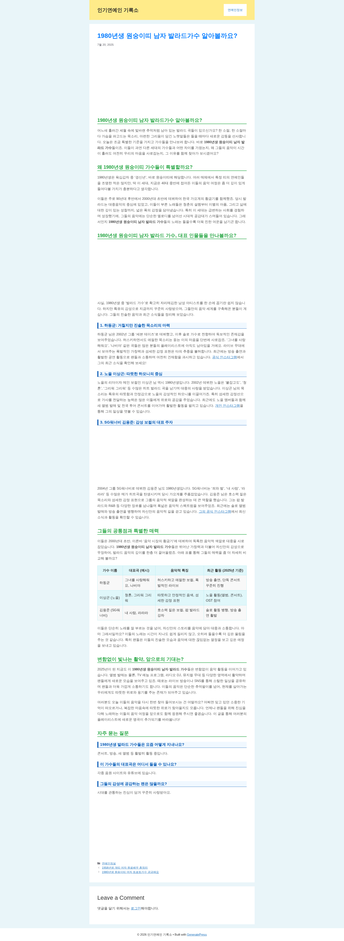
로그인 (136, 908)
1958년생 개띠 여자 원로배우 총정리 (125, 867)
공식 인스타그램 (224, 357)
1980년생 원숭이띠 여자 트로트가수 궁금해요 (130, 872)
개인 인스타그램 (227, 406)
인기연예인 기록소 (118, 10)
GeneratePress (197, 934)
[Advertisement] (172, 82)
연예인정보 (235, 10)
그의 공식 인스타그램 (215, 511)
